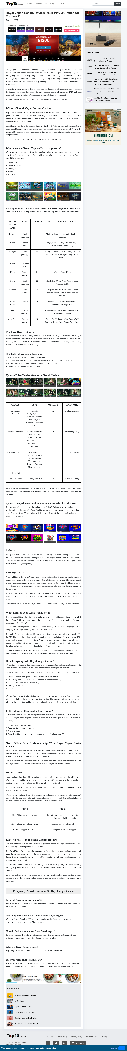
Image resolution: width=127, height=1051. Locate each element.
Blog (52, 4)
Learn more (114, 1048)
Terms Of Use (91, 1037)
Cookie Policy (62, 1037)
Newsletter (79, 1043)
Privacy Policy (76, 1037)
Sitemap (104, 1037)
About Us (49, 1037)
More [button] (60, 4)
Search (117, 4)
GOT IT (121, 1048)
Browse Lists (41, 4)
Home (29, 4)
